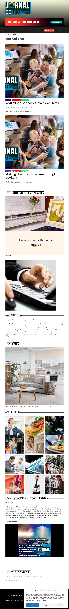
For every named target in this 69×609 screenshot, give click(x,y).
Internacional (25, 100)
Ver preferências (60, 605)
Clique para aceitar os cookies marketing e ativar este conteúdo (34, 540)
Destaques (8, 100)
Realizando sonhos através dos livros (32, 103)
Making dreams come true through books (30, 176)
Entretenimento (16, 100)
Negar (46, 605)
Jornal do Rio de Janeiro (11, 111)
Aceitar (32, 605)
